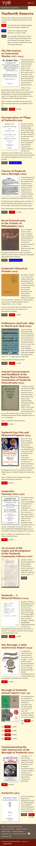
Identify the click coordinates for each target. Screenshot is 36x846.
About (7, 843)
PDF (12, 109)
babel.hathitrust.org (16, 260)
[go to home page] (5, 3)
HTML (4, 109)
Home (3, 826)
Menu (32, 3)
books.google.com (15, 162)
